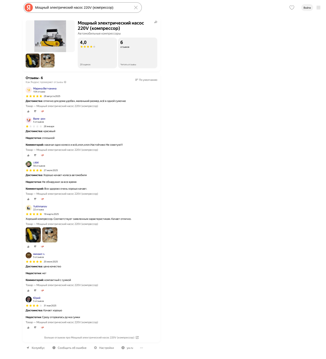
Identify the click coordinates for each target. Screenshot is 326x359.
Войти (307, 7)
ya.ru (130, 348)
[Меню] (318, 7)
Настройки (106, 348)
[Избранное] (292, 7)
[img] (34, 96)
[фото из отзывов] (33, 235)
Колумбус (38, 348)
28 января (49, 126)
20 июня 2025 (51, 261)
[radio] (28, 111)
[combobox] (82, 7)
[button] (33, 61)
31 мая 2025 (50, 305)
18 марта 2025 (51, 214)
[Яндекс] (29, 7)
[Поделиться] (155, 21)
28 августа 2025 (52, 96)
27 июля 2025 (51, 170)
